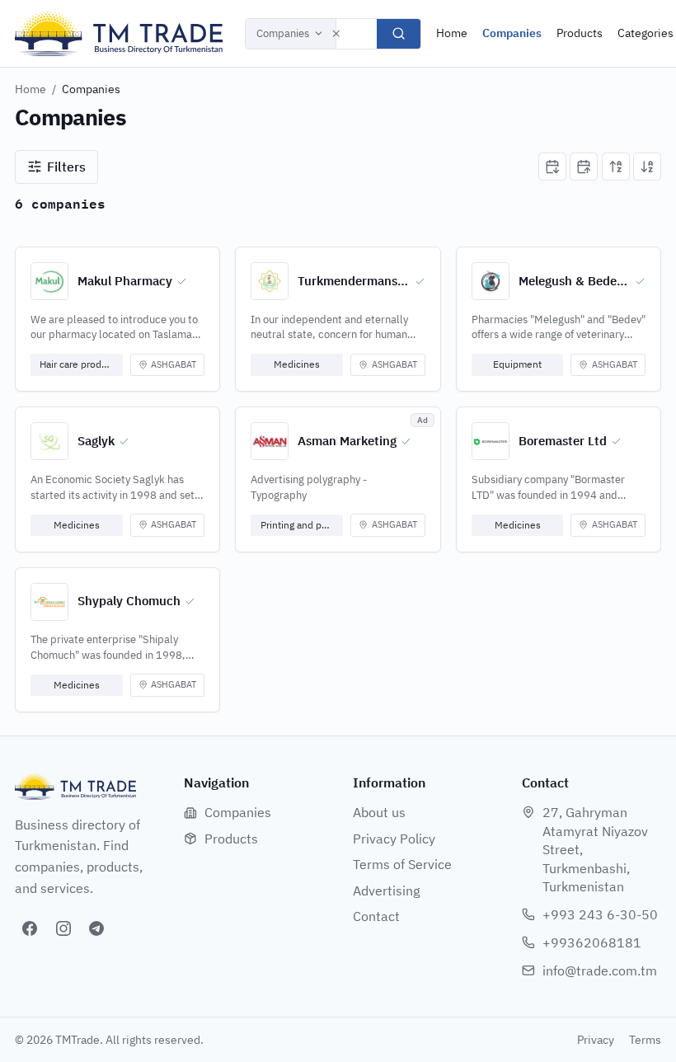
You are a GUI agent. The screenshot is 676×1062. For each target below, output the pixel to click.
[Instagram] (63, 928)
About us (379, 812)
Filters (66, 166)
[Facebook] (30, 928)
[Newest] (552, 167)
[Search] (398, 34)
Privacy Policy (394, 838)
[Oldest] (584, 167)
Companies (282, 33)
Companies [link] (91, 89)
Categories (645, 33)
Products (579, 33)
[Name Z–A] (647, 167)
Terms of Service (402, 864)
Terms (645, 1039)
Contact (376, 916)
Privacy (595, 1039)
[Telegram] (96, 928)
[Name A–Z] (616, 167)
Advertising (386, 890)
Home (451, 33)
